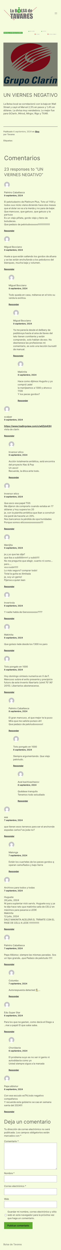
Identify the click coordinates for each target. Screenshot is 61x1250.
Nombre (9, 1173)
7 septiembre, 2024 (13, 820)
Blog (37, 131)
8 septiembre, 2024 (13, 605)
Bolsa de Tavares (12, 1244)
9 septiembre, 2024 (13, 195)
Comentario (11, 1141)
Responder (9, 230)
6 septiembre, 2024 (13, 1015)
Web (6, 1199)
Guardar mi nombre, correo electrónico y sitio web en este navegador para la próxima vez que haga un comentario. (32, 1215)
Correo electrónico (15, 1186)
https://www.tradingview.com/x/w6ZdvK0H (27, 426)
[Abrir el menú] (56, 13)
